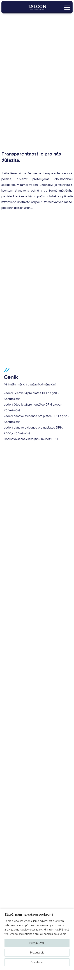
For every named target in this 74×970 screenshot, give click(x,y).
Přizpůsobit (37, 952)
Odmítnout (37, 962)
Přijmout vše (37, 942)
